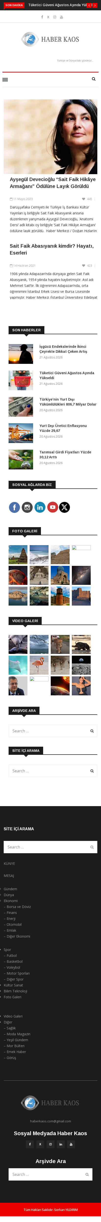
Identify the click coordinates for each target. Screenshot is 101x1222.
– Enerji (9, 918)
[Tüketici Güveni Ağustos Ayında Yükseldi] (22, 381)
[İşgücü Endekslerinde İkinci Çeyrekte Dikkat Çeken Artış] (22, 355)
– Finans (10, 912)
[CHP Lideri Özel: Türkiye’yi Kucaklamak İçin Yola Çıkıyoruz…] (18, 694)
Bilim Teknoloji (15, 991)
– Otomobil (13, 924)
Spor (7, 949)
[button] (89, 5)
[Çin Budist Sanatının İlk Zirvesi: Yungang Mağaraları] (39, 583)
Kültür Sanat (13, 985)
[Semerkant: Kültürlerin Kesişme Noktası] (60, 583)
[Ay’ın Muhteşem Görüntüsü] (81, 673)
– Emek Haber (15, 1051)
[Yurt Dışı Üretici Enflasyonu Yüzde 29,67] (22, 434)
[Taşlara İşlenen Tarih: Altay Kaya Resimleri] (81, 548)
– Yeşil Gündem (16, 1039)
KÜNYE (9, 863)
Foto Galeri (12, 997)
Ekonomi (11, 900)
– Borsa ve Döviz (17, 906)
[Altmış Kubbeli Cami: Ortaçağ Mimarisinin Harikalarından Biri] (60, 604)
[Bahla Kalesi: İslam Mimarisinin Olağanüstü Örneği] (81, 604)
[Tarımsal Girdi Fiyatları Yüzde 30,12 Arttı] (22, 460)
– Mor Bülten (14, 1045)
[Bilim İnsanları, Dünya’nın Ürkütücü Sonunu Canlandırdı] (60, 694)
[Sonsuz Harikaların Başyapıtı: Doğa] (39, 652)
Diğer (8, 1022)
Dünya (9, 894)
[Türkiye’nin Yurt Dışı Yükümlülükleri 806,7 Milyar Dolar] (22, 407)
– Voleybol (12, 967)
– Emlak (10, 930)
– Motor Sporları (17, 973)
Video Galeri (13, 1016)
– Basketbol (13, 961)
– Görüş (10, 1057)
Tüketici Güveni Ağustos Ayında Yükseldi (61, 5)
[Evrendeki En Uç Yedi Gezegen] (18, 583)
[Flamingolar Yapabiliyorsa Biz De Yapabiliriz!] (39, 673)
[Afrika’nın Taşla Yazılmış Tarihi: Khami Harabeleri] (60, 562)
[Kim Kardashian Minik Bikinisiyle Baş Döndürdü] (81, 694)
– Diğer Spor (14, 979)
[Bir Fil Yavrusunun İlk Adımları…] (81, 652)
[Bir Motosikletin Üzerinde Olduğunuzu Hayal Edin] (60, 652)
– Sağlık (10, 1028)
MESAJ (9, 875)
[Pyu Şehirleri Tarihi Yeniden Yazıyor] (18, 562)
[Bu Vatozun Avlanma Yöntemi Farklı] (18, 673)
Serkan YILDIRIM (66, 1209)
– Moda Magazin (17, 1034)
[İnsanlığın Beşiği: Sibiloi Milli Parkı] (18, 604)
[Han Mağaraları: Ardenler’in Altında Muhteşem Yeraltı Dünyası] (39, 604)
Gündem (10, 889)
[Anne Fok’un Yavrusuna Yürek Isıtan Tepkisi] (18, 652)
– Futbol (10, 955)
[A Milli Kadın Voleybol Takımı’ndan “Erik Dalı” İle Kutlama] (39, 680)
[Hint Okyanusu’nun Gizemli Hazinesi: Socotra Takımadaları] (39, 562)
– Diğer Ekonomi (17, 936)
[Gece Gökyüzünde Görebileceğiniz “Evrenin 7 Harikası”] (81, 583)
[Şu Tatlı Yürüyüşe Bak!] (60, 673)
